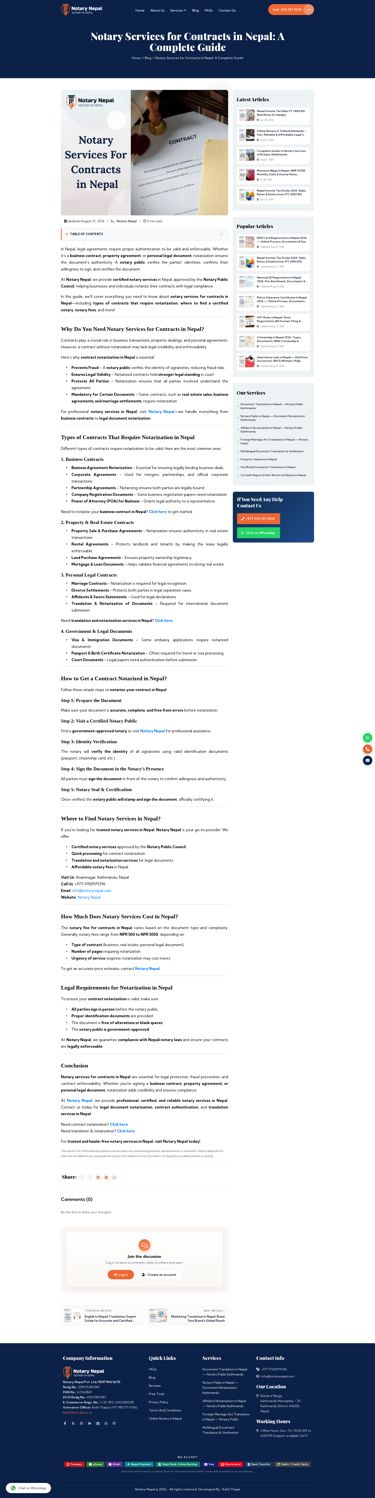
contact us (197, 1156)
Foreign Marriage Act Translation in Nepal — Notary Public (226, 1416)
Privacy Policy (158, 1402)
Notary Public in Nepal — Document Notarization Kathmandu (220, 1388)
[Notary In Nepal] (84, 1372)
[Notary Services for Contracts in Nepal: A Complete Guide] (82, 1177)
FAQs (209, 10)
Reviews (155, 1386)
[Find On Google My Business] (97, 1423)
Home (140, 10)
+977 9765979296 (274, 1369)
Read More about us (77, 1412)
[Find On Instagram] (81, 1423)
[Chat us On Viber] (114, 1423)
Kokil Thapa (231, 1489)
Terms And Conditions (165, 1410)
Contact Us (227, 10)
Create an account (161, 1275)
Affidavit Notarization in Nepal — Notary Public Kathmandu (224, 1403)
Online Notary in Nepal (165, 1418)
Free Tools (156, 1394)
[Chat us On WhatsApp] (106, 1423)
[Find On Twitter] (73, 1423)
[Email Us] (257, 1376)
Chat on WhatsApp (260, 533)
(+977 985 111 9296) (123, 1407)
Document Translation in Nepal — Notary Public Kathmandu (225, 1371)
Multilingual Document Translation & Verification (220, 1429)
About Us (157, 10)
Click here (158, 511)
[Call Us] (257, 1369)
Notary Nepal (127, 221)
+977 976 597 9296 (260, 519)
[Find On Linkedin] (89, 1423)
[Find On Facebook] (65, 1423)
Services (177, 10)
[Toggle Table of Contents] (221, 234)
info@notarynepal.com (91, 890)
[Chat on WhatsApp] (367, 737)
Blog (195, 10)
